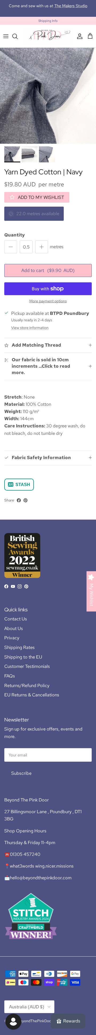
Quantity (14, 235)
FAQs (9, 676)
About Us (13, 628)
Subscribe (21, 773)
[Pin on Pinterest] (25, 500)
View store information (30, 327)
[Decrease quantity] (10, 246)
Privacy (11, 638)
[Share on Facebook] (19, 500)
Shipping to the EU (23, 657)
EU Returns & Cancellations (31, 695)
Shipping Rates (19, 647)
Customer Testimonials (27, 666)
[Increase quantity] (41, 246)
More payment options (48, 301)
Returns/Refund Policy (26, 685)
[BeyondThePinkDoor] (48, 36)
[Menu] (6, 36)
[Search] (17, 36)
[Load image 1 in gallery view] (48, 96)
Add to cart (48, 270)
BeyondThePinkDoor (35, 1020)
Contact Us (15, 619)
